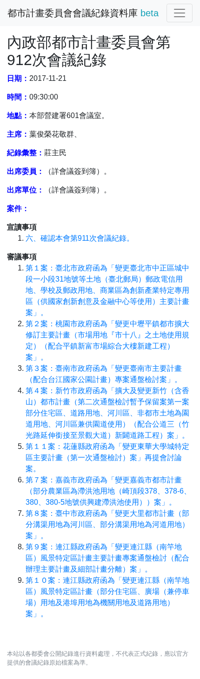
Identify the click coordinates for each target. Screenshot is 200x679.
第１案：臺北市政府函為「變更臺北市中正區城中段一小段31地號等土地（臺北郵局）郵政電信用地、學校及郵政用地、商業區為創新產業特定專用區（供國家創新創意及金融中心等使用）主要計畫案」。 (107, 290)
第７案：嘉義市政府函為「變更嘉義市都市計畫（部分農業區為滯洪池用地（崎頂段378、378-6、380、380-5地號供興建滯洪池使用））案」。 (108, 491)
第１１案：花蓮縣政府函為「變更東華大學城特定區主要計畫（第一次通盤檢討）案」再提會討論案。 (107, 457)
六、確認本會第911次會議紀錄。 (80, 238)
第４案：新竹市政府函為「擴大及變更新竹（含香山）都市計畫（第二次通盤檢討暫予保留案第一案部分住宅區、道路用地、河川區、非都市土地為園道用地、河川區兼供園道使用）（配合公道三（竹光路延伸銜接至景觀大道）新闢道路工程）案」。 (107, 413)
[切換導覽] (180, 13)
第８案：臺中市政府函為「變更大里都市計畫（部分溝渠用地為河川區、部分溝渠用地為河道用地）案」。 (107, 524)
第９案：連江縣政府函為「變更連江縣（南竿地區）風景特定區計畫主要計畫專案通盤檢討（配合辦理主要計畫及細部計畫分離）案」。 (107, 558)
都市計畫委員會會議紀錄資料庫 (83, 13)
